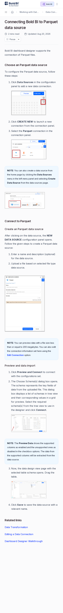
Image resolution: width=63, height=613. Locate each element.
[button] (57, 4)
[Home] (12, 12)
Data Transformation (16, 527)
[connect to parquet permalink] (3, 221)
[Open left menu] (6, 12)
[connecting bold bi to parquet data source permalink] (3, 21)
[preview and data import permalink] (3, 366)
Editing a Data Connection (19, 534)
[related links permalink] (3, 520)
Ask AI (49, 4)
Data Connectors (52, 12)
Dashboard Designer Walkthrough (24, 541)
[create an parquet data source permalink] (3, 229)
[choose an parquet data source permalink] (3, 65)
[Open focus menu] (19, 39)
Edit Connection (15, 355)
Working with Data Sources (29, 12)
